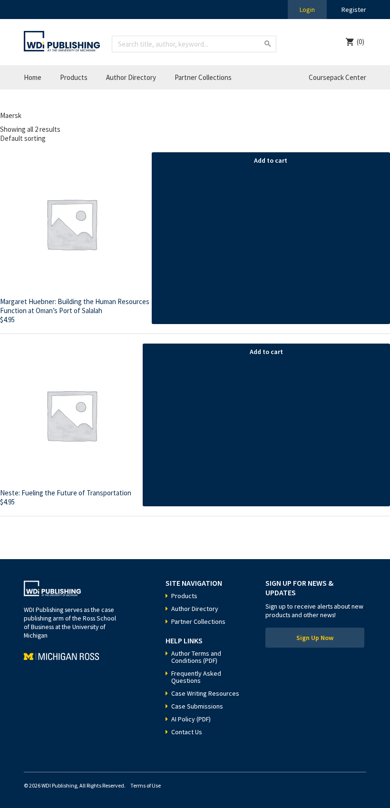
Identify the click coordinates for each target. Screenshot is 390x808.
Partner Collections (203, 77)
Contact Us (186, 732)
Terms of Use (145, 785)
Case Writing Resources (205, 693)
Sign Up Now (314, 637)
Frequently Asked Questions (196, 677)
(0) (360, 41)
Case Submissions (197, 706)
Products (74, 77)
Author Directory (131, 77)
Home (32, 77)
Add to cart (270, 160)
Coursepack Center (337, 77)
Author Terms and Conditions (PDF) (196, 657)
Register (353, 9)
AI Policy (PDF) (191, 719)
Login (307, 9)
